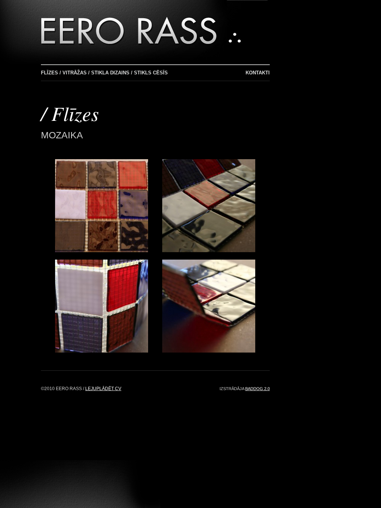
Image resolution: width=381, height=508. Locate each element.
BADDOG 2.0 (257, 388)
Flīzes (49, 72)
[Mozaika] (101, 250)
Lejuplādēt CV (103, 388)
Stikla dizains (110, 72)
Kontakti (258, 72)
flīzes (75, 113)
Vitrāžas (75, 72)
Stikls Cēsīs (151, 72)
